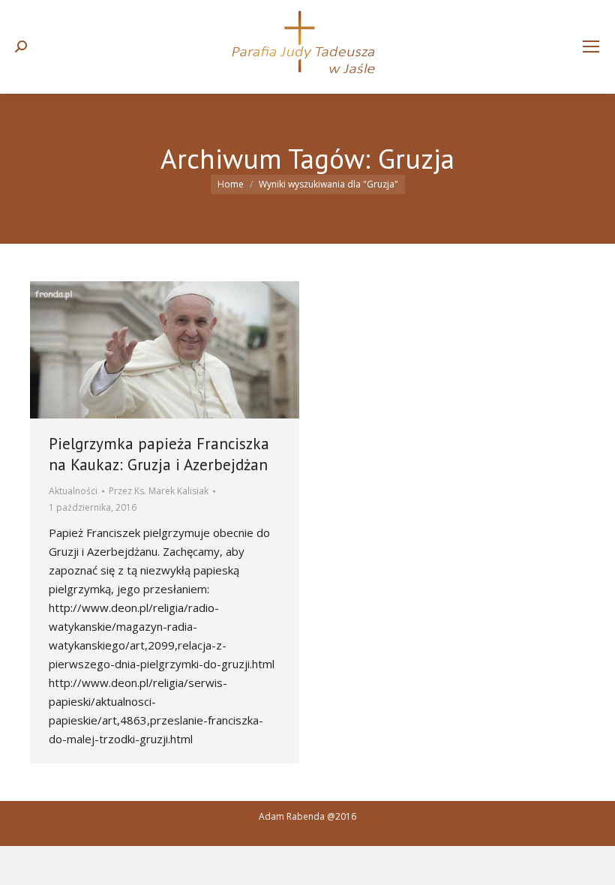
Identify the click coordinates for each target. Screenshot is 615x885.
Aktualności (73, 490)
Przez (158, 490)
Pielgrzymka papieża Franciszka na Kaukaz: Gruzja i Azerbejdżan (159, 454)
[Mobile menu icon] (591, 47)
